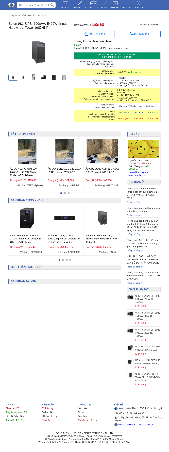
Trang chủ (13, 15)
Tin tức (81, 412)
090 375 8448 (97, 34)
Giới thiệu (82, 408)
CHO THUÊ (94, 7)
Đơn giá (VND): (82, 24)
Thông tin (138, 7)
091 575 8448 (142, 34)
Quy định (82, 416)
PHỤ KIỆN (126, 7)
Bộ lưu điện (47, 412)
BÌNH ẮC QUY (65, 7)
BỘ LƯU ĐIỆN (80, 7)
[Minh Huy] (11, 5)
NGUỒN (104, 7)
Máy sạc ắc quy (49, 416)
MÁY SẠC (115, 7)
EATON (42, 15)
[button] (61, 193)
